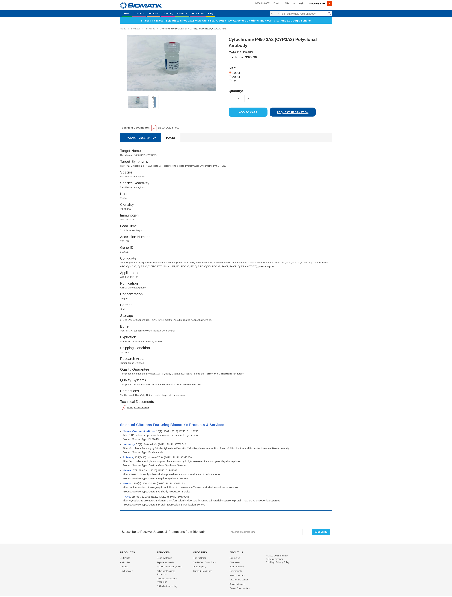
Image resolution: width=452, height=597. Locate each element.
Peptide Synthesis (165, 562)
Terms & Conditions (202, 571)
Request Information (292, 112)
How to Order (199, 558)
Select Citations (248, 20)
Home (126, 13)
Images (170, 137)
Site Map (270, 562)
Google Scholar (300, 20)
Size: (232, 68)
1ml (234, 81)
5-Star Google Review (221, 20)
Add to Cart (248, 112)
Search (329, 13)
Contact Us (235, 558)
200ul (236, 76)
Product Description (140, 137)
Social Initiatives (237, 584)
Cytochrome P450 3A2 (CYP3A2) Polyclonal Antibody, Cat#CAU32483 (194, 29)
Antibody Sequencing (167, 586)
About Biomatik (237, 566)
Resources (197, 13)
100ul (236, 72)
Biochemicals (126, 571)
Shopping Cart (319, 3)
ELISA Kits (125, 558)
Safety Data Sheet (168, 127)
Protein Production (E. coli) (169, 566)
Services (153, 13)
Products (139, 13)
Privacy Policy (282, 562)
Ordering (167, 13)
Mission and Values (239, 579)
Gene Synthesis (164, 558)
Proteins (124, 566)
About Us (182, 13)
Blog (210, 13)
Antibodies (150, 29)
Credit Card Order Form (204, 562)
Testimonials (236, 571)
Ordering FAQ (199, 566)
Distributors (235, 562)
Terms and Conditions (218, 373)
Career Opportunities (239, 588)
